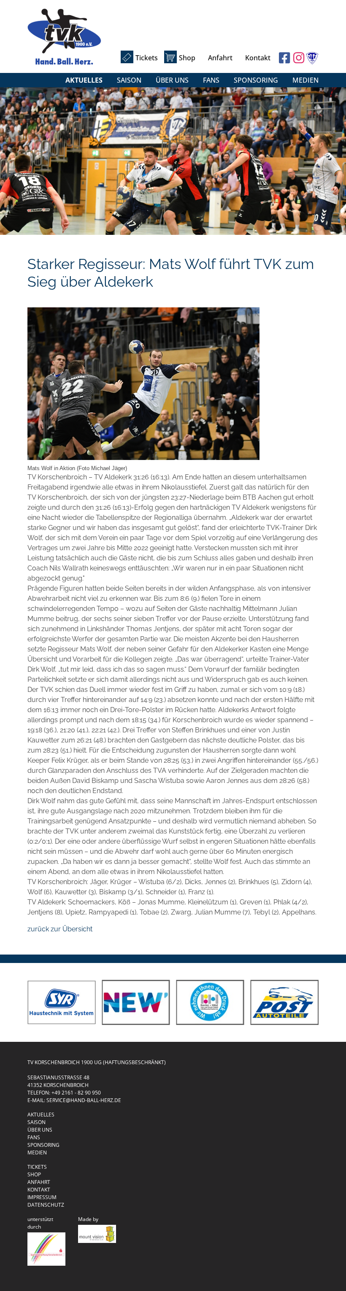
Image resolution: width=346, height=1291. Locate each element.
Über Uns (172, 80)
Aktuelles (84, 80)
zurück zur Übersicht (59, 929)
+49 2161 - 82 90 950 (76, 1092)
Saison (129, 80)
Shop (187, 57)
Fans (211, 80)
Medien (305, 80)
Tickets (146, 57)
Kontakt (257, 57)
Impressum (42, 1197)
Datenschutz (45, 1204)
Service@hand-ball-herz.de (83, 1100)
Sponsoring (256, 80)
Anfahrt (220, 57)
